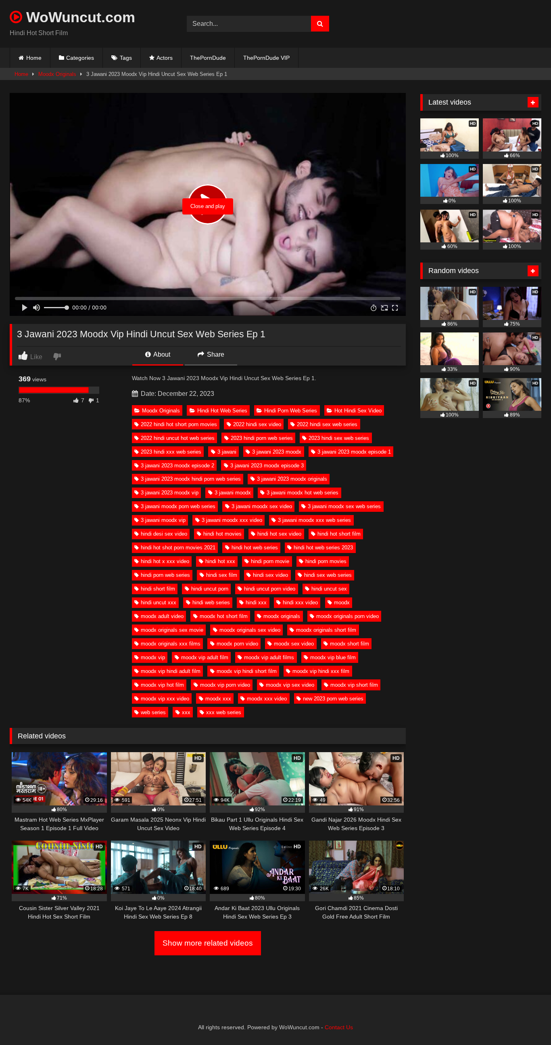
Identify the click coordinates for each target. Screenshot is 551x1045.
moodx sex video (294, 644)
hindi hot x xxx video (165, 561)
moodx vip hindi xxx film (320, 671)
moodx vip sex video (290, 685)
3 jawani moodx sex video (262, 506)
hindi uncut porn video (269, 589)
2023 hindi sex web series (339, 438)
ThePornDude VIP (266, 58)
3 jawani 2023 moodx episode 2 (177, 466)
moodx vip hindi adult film (170, 671)
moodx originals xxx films (170, 644)
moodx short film (349, 644)
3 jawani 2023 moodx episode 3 (267, 466)
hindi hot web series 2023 (323, 548)
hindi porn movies (325, 561)
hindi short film (158, 589)
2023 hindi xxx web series (171, 452)
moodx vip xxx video (165, 699)
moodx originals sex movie (172, 630)
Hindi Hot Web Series (222, 411)
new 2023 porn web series (333, 699)
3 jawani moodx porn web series (178, 506)
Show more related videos (208, 943)
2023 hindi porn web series (262, 438)
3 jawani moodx (233, 493)
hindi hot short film (339, 534)
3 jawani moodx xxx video (232, 520)
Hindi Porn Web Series (290, 411)
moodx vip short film (354, 685)
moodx (342, 602)
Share (214, 354)
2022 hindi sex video (257, 424)
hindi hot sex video (279, 534)
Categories (80, 58)
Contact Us (339, 1027)
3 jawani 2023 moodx (276, 452)
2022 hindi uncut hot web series (178, 438)
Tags (126, 58)
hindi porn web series (165, 575)
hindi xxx (256, 602)
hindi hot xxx (220, 561)
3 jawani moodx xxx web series (314, 520)
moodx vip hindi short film (247, 671)
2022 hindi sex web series (327, 424)
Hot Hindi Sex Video (358, 411)
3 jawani (226, 452)
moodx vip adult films (269, 657)
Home (34, 58)
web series (153, 712)
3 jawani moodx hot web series (302, 493)
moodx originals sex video (249, 630)
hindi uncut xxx (158, 602)
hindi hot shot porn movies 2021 (178, 548)
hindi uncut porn (209, 589)
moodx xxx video (267, 699)
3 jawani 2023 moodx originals (292, 479)
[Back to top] (526, 1021)
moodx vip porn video (225, 685)
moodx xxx (218, 699)
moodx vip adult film (204, 657)
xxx (186, 712)
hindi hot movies (222, 534)
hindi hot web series (255, 548)
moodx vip (153, 657)
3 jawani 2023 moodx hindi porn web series (191, 479)
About (161, 354)
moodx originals (281, 616)
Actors (165, 58)
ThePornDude (208, 58)
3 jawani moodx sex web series (344, 506)
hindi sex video (270, 575)
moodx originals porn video (347, 616)
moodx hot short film (224, 616)
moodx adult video (162, 616)
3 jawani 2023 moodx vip (169, 493)
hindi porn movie (270, 561)
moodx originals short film (326, 630)
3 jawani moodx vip (163, 520)
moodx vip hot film (162, 685)
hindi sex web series (328, 575)
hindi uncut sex (329, 589)
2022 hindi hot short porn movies (179, 424)
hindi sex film (221, 575)
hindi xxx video (300, 602)
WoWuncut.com (78, 17)
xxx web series (223, 712)
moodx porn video (237, 644)
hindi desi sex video (164, 534)
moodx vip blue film (333, 657)
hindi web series (211, 602)
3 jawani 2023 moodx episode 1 (354, 452)
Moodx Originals (57, 74)
